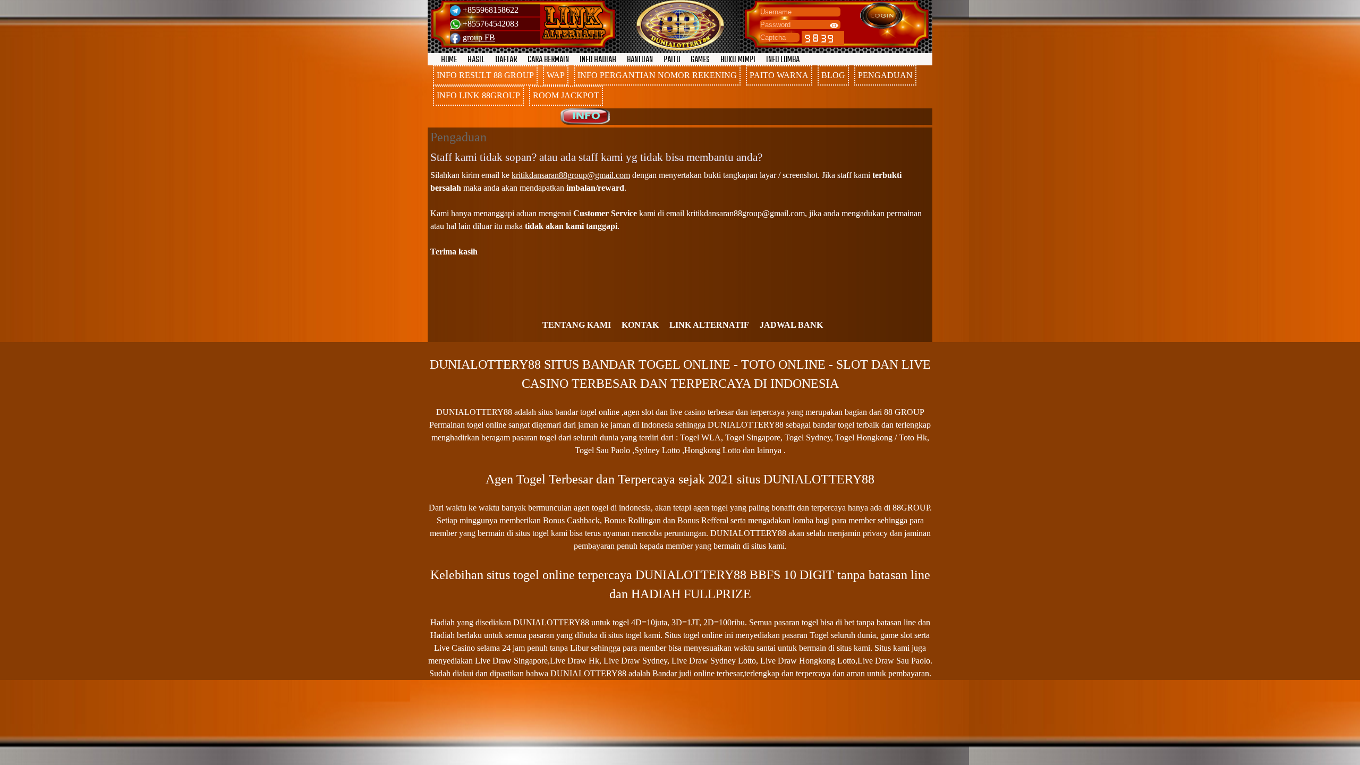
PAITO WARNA (779, 75)
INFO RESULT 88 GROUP (485, 75)
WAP (556, 75)
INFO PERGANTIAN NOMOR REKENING (657, 75)
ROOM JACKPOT (566, 95)
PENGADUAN (885, 75)
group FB (479, 37)
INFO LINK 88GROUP (478, 95)
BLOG (833, 75)
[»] (574, 22)
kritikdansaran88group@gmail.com (571, 175)
